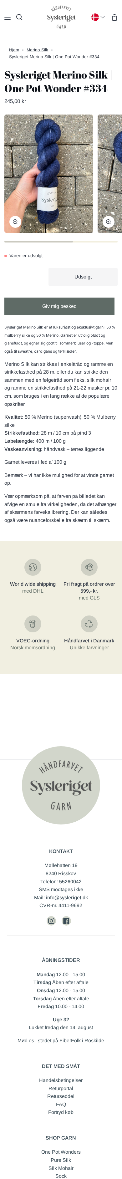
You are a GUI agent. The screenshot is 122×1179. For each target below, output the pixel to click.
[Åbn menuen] (5, 17)
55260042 (70, 881)
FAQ (61, 1104)
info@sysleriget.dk (67, 897)
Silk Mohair (61, 1168)
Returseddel (60, 1096)
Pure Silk (61, 1160)
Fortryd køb (61, 1112)
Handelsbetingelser (61, 1080)
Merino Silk (37, 50)
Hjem (14, 50)
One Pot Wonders (61, 1152)
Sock (61, 1176)
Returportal (60, 1088)
